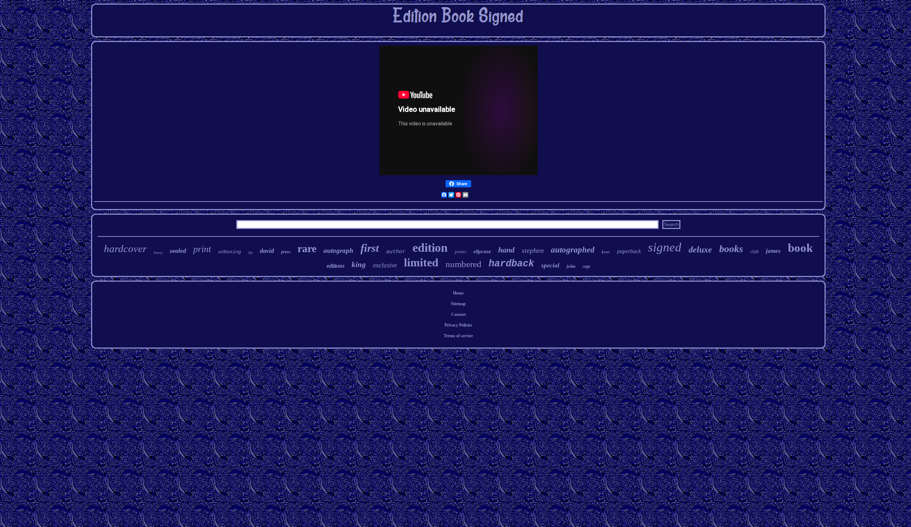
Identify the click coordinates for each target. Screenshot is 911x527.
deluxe (700, 249)
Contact (458, 314)
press (285, 251)
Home (458, 293)
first (369, 248)
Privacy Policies (458, 325)
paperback (629, 251)
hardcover (125, 248)
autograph (338, 250)
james (773, 250)
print (202, 249)
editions (335, 266)
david (267, 250)
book (800, 247)
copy (586, 266)
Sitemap (458, 303)
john (571, 266)
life (250, 253)
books (731, 248)
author (395, 251)
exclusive (385, 265)
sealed (178, 250)
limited (421, 262)
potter (460, 251)
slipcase (482, 251)
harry (158, 252)
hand (506, 249)
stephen (533, 250)
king (359, 264)
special (550, 265)
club (754, 251)
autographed (573, 249)
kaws (606, 252)
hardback (511, 264)
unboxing (229, 252)
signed (664, 247)
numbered (463, 264)
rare (306, 248)
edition (430, 247)
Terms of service (458, 335)
